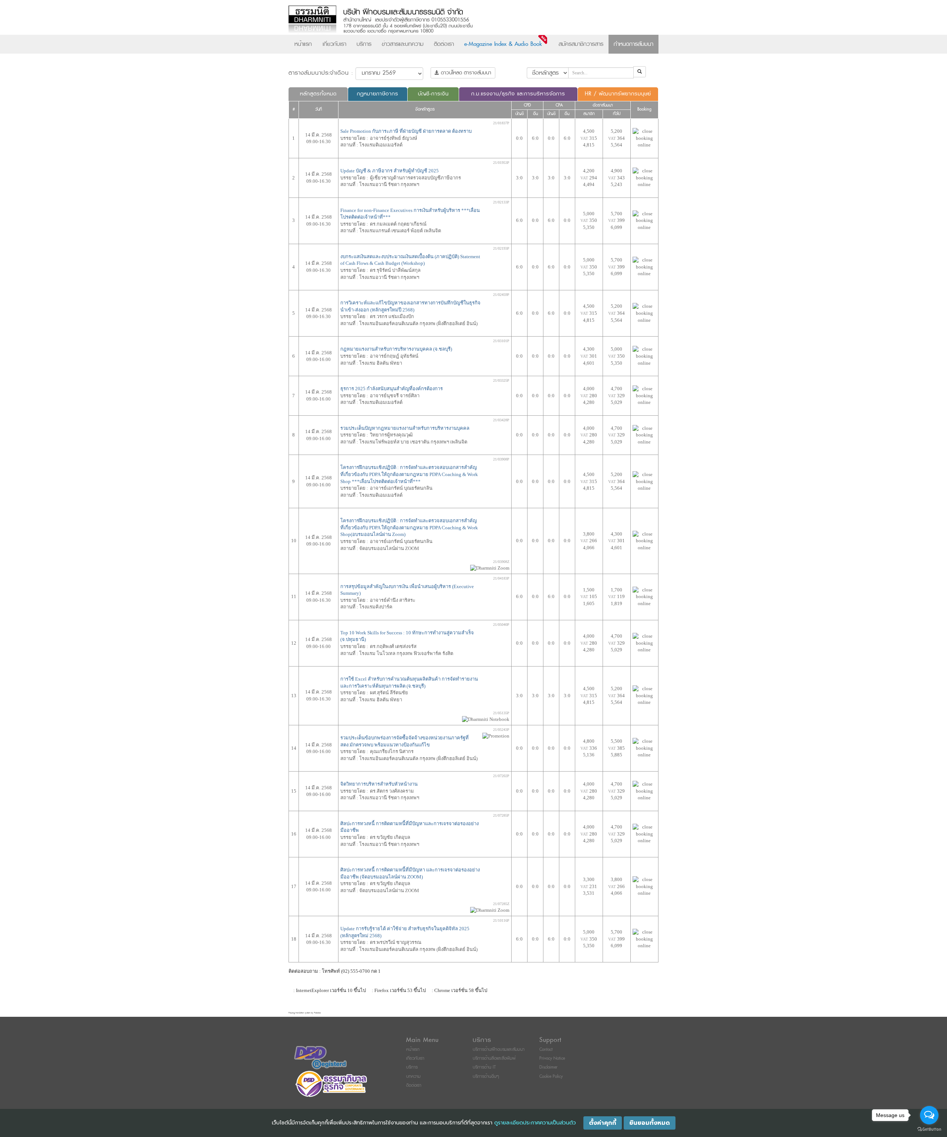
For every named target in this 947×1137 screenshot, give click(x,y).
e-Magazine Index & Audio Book (503, 44)
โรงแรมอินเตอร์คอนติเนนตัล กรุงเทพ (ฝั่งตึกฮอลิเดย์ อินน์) (418, 323)
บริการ (364, 44)
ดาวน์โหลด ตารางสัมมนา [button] (465, 72)
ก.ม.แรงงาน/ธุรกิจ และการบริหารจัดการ (518, 94)
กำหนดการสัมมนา (633, 44)
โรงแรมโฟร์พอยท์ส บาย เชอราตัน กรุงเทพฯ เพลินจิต (413, 442)
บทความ (413, 1076)
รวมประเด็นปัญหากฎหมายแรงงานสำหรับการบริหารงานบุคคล (404, 428)
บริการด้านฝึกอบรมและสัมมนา (499, 1049)
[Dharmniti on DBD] (320, 1057)
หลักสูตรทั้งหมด (318, 94)
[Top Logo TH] (458, 20)
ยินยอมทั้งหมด (649, 1123)
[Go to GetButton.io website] (929, 1129)
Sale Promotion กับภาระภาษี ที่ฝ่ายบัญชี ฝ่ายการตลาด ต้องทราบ (406, 131)
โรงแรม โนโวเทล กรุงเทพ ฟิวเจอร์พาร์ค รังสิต (406, 653)
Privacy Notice (552, 1058)
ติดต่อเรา (444, 44)
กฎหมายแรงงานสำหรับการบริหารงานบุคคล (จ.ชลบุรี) (396, 349)
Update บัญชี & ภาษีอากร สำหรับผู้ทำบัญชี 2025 (389, 170)
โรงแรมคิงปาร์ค (375, 607)
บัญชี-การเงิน (433, 94)
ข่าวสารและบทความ (403, 44)
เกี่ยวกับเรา (334, 44)
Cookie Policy (551, 1076)
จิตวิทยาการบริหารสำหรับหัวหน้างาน (379, 784)
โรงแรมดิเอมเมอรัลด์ (380, 145)
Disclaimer (548, 1067)
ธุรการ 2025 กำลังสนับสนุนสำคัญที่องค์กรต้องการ (391, 388)
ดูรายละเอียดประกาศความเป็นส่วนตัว (535, 1123)
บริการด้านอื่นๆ (486, 1076)
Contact (546, 1049)
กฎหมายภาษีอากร (377, 94)
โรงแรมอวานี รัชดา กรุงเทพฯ (389, 184)
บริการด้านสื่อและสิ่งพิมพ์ (494, 1058)
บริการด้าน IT (484, 1067)
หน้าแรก (303, 44)
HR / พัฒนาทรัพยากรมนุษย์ (618, 94)
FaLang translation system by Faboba (305, 1013)
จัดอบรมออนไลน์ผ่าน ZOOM (389, 548)
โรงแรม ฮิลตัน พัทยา (380, 363)
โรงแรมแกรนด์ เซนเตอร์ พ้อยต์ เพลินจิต (400, 230)
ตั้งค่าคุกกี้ (602, 1123)
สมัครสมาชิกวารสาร (581, 44)
